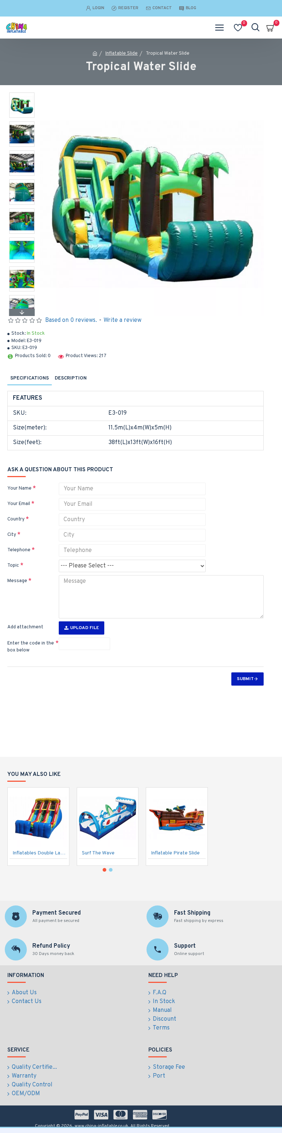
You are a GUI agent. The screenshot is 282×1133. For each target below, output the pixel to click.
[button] (22, 94)
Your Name (19, 488)
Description (71, 378)
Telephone (18, 550)
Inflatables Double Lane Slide (39, 853)
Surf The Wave (98, 853)
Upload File (84, 628)
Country (16, 519)
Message (17, 581)
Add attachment (25, 627)
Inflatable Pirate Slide (175, 853)
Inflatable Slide (121, 54)
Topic (13, 566)
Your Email (18, 504)
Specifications (29, 378)
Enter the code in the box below (30, 647)
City (11, 535)
